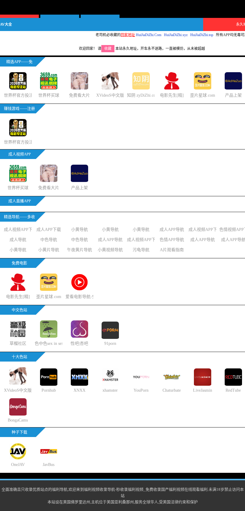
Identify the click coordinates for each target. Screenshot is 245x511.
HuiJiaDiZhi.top (195, 35)
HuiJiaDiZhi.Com (142, 35)
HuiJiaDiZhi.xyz (170, 35)
